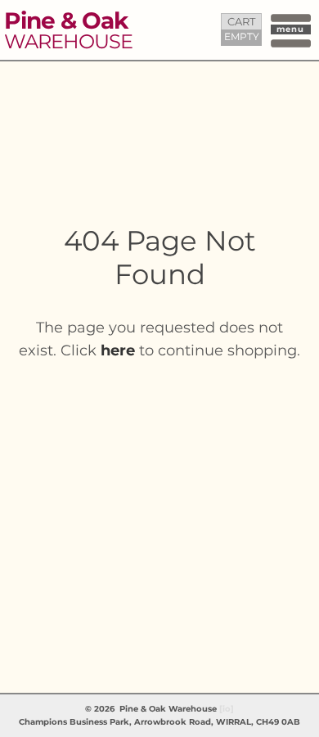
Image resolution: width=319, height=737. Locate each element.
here (118, 350)
